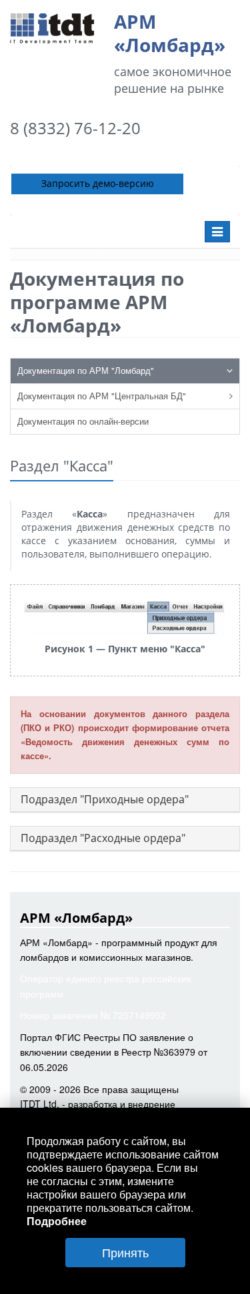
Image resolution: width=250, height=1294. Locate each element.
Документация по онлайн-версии (83, 421)
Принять (125, 1252)
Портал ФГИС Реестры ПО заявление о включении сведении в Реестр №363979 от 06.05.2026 (113, 1052)
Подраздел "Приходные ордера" (105, 799)
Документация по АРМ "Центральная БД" (101, 395)
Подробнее (57, 1221)
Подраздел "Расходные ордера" (103, 838)
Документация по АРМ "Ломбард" (85, 370)
